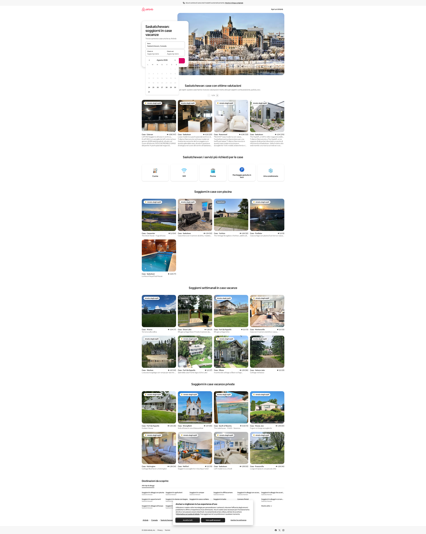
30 (175, 87)
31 (149, 92)
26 (158, 87)
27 (162, 87)
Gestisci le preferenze (238, 520)
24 (149, 87)
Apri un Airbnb (277, 9)
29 (171, 87)
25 (153, 87)
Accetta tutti (187, 520)
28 (166, 87)
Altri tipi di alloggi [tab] (148, 486)
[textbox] (155, 53)
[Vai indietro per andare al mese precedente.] (149, 60)
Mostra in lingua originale (234, 3)
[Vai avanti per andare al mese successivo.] (175, 60)
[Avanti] (217, 95)
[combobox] (165, 46)
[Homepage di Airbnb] (147, 9)
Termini (167, 530)
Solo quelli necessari (213, 520)
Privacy (160, 530)
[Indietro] (209, 95)
